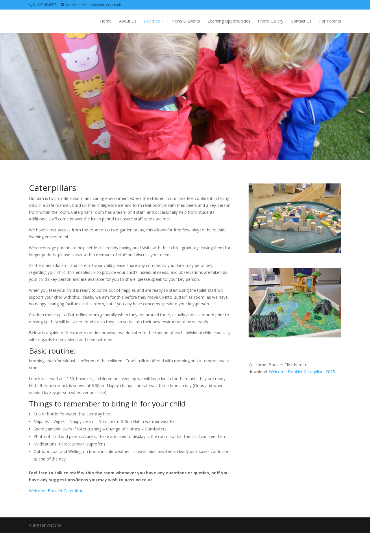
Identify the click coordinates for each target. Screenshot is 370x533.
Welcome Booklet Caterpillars (56, 490)
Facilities (152, 21)
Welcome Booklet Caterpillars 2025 (302, 371)
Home (106, 21)
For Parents (330, 21)
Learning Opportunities (229, 21)
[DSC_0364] (297, 251)
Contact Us (301, 21)
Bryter (39, 525)
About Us (127, 21)
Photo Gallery (270, 21)
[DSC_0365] (297, 336)
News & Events (185, 21)
